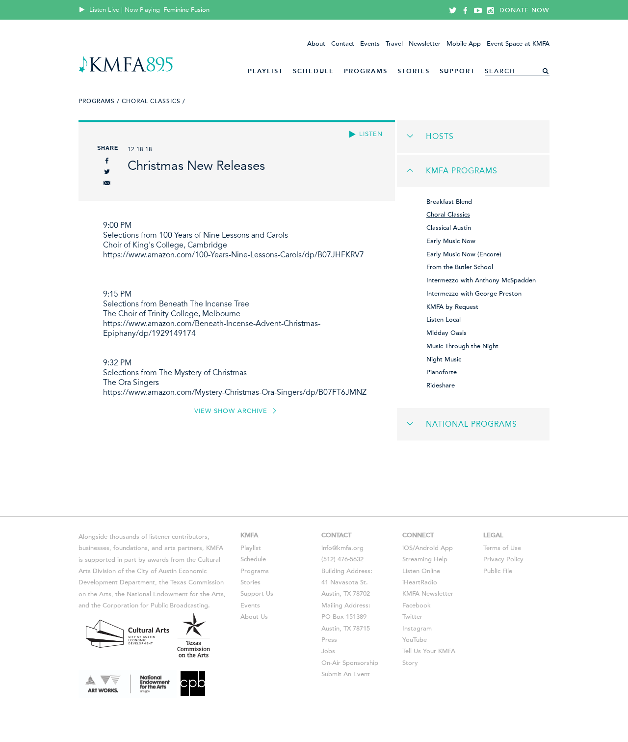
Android (427, 548)
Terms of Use (502, 548)
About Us (254, 617)
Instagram (417, 628)
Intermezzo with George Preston (474, 294)
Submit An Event (345, 674)
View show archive (232, 411)
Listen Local (443, 320)
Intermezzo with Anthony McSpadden (481, 280)
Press (329, 640)
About (316, 44)
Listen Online (421, 571)
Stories (413, 71)
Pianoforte (441, 372)
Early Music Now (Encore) (463, 254)
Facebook (416, 605)
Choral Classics (448, 215)
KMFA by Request (452, 307)
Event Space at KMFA (518, 44)
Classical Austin (448, 228)
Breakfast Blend (449, 202)
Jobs (328, 651)
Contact (342, 44)
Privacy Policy (503, 559)
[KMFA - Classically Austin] (125, 71)
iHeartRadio (419, 582)
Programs (366, 71)
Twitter (412, 617)
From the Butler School (459, 267)
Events (370, 44)
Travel (394, 44)
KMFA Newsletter (427, 594)
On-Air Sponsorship (349, 663)
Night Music (443, 359)
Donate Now (524, 10)
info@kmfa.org (342, 548)
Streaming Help (424, 559)
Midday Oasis (446, 333)
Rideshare (440, 385)
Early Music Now (450, 241)
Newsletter (425, 44)
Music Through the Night (462, 346)
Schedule (313, 71)
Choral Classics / (153, 101)
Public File (497, 571)
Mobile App (463, 44)
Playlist (265, 71)
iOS (407, 548)
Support (457, 71)
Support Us (256, 594)
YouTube (414, 640)
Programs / (99, 101)
